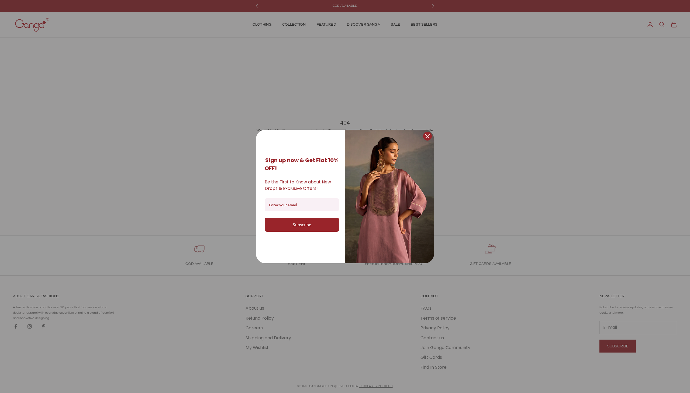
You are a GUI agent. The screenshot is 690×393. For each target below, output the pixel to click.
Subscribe (302, 224)
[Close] (427, 136)
